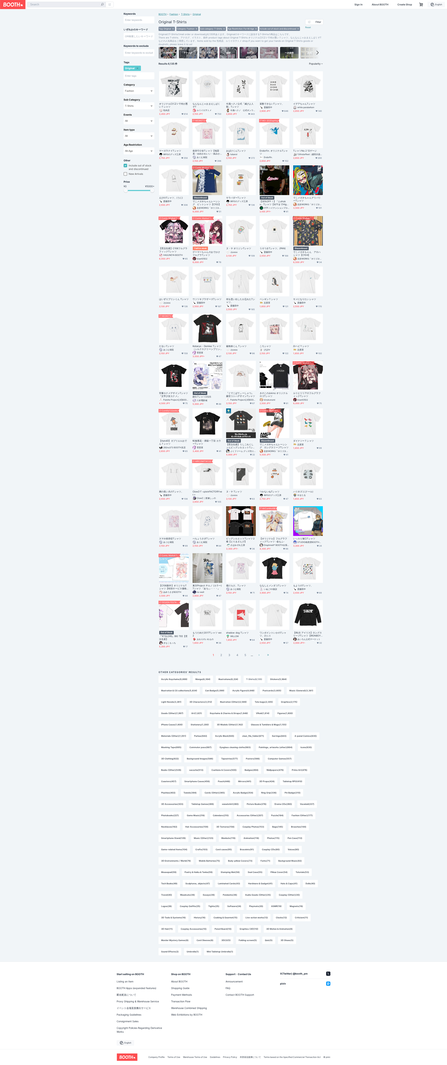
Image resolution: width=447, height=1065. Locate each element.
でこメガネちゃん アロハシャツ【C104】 (307, 253)
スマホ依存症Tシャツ (170, 538)
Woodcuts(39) (187, 895)
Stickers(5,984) (278, 679)
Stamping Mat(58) (230, 872)
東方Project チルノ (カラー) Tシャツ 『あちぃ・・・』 (207, 587)
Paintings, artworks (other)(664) (275, 747)
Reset (308, 27)
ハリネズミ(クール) (303, 491)
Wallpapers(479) (275, 770)
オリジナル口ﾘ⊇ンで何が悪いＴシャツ (173, 105)
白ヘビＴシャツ (301, 346)
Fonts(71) (265, 860)
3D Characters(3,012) (200, 702)
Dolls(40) (310, 883)
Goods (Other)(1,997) (172, 713)
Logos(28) (166, 906)
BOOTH (163, 14)
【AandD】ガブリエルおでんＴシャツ (173, 442)
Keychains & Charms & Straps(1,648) (229, 713)
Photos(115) (273, 838)
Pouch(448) (224, 781)
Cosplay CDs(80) (271, 849)
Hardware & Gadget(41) (260, 883)
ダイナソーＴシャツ (303, 440)
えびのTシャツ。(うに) (171, 197)
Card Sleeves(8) (205, 940)
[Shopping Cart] (421, 4)
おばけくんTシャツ (236, 150)
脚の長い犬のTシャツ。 (171, 491)
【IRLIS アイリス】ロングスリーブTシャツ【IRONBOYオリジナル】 (307, 634)
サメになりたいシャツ (304, 299)
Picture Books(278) (256, 804)
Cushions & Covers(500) (224, 770)
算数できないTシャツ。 (272, 103)
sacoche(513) (196, 770)
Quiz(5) (269, 940)
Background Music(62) (290, 860)
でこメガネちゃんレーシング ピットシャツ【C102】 (207, 203)
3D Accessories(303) (172, 804)
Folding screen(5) (248, 940)
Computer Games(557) (280, 758)
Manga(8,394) (202, 679)
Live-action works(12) (257, 917)
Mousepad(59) (169, 872)
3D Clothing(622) (170, 758)
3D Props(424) (267, 781)
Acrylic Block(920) (224, 736)
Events (128, 115)
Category (129, 84)
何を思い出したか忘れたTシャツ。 (240, 300)
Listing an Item (125, 981)
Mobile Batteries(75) (209, 860)
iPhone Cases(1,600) (172, 724)
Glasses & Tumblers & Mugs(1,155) (269, 724)
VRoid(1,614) (262, 713)
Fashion (174, 14)
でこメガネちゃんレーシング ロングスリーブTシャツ (274, 446)
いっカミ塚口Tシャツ (304, 538)
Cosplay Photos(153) (253, 826)
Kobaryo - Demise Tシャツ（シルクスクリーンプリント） (207, 348)
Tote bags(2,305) (264, 702)
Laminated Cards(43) (229, 883)
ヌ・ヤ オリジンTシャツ (238, 248)
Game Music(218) (196, 815)
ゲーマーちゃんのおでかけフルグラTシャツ (206, 253)
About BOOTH (380, 4)
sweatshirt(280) (230, 804)
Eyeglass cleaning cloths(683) (235, 747)
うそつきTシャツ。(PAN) (273, 248)
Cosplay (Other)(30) (289, 895)
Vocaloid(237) (307, 804)
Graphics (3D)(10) (249, 929)
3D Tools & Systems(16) (173, 917)
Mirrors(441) (244, 781)
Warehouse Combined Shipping (189, 1008)
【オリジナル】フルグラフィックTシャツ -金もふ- (273, 540)
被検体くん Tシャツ (236, 346)
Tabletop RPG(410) (292, 781)
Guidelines (215, 1057)
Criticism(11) (301, 917)
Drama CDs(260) (283, 804)
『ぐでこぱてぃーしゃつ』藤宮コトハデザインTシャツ (240, 394)
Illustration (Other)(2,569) (233, 702)
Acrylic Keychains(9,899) (174, 679)
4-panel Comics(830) (306, 736)
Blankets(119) (228, 838)
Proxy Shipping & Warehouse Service (138, 1001)
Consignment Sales (127, 1021)
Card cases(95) (224, 849)
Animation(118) (251, 838)
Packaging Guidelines (129, 1014)
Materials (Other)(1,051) (173, 736)
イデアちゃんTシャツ (304, 103)
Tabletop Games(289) (202, 804)
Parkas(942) (200, 736)
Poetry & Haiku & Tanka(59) (199, 872)
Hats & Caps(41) (289, 883)
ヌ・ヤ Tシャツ (234, 491)
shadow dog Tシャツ (237, 632)
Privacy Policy (230, 1057)
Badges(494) (251, 770)
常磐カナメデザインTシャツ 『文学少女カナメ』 (173, 394)
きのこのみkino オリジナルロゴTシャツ (274, 394)
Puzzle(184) (277, 815)
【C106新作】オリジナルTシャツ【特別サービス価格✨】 (172, 587)
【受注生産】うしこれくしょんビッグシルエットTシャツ (240, 446)
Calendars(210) (221, 815)
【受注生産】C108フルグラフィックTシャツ (173, 250)
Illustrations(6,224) (228, 679)
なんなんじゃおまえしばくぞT (206, 105)
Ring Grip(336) (269, 792)
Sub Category (132, 99)
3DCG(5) (226, 940)
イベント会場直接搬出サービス (134, 1008)
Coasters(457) (168, 781)
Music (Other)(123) (203, 838)
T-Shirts (185, 14)
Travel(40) (166, 895)
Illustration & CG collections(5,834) (179, 690)
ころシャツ (265, 346)
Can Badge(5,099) (214, 690)
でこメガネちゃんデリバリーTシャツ (307, 199)
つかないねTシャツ (269, 491)
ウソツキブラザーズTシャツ (207, 299)
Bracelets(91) (247, 849)
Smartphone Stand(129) (173, 838)
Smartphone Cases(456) (197, 781)
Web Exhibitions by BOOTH (186, 1014)
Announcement (234, 981)
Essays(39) (209, 895)
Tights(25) (213, 906)
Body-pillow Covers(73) (240, 860)
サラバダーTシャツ (236, 197)
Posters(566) (253, 758)
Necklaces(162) (169, 826)
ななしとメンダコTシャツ (273, 585)
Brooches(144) (298, 826)
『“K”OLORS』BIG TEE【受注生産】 (173, 638)
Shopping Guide (180, 988)
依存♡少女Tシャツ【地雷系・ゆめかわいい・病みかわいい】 (206, 152)
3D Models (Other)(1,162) (230, 724)
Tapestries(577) (229, 758)
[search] (102, 4)
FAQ (228, 988)
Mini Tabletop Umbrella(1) (220, 951)
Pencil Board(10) (223, 929)
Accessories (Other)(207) (250, 815)
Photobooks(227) (170, 815)
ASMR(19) (276, 906)
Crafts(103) (201, 849)
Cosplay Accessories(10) (194, 929)
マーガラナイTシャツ (170, 150)
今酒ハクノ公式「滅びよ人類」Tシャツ (240, 105)
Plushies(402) (168, 792)
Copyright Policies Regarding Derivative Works (139, 1029)
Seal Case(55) (255, 872)
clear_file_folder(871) (253, 736)
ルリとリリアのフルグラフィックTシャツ (307, 394)
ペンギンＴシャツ (269, 299)
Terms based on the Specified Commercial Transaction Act (292, 1057)
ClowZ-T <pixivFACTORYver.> (207, 493)
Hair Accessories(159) (196, 826)
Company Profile (156, 1057)
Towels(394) (190, 792)
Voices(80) (293, 849)
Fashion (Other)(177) (302, 815)
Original (197, 14)
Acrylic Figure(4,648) (243, 690)
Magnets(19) (296, 906)
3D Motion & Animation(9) (279, 929)
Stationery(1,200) (200, 724)
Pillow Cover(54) (279, 872)
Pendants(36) (230, 895)
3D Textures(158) (225, 826)
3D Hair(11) (167, 929)
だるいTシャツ (166, 346)
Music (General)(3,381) (301, 690)
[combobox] (66, 4)
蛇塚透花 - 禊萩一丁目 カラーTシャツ (207, 442)
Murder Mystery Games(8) (175, 940)
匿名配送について (126, 994)
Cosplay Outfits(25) (190, 906)
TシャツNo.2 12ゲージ (305, 150)
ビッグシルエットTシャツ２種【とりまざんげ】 (240, 540)
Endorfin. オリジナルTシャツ (274, 152)
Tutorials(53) (302, 872)
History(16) (200, 917)
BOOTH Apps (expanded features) (136, 988)
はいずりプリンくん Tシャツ (174, 299)
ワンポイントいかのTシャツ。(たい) (273, 634)
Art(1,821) (196, 713)
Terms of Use (173, 1057)
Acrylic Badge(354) (243, 792)
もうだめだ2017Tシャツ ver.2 (207, 634)
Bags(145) (277, 826)
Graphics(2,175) (289, 702)
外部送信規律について (250, 1057)
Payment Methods (181, 994)
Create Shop (404, 4)
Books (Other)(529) (171, 770)
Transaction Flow (180, 1001)
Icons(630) (306, 747)
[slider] (126, 190)
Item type (129, 130)
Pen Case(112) (295, 838)
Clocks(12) (281, 917)
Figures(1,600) (285, 713)
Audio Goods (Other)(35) (258, 895)
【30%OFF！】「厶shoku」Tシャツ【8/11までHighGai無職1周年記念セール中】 (274, 203)
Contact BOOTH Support (240, 994)
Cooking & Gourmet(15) (225, 917)
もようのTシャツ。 (303, 585)
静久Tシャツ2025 (202, 396)
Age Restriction (133, 145)
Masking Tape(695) (171, 747)
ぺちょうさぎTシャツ (204, 538)
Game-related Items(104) (174, 849)
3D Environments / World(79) (176, 860)
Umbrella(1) (193, 951)
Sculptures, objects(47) (197, 883)
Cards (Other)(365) (215, 792)
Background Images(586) (200, 758)
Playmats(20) (256, 906)
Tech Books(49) (169, 883)
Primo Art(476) (299, 770)
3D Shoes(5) (287, 940)
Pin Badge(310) (293, 792)
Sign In (358, 4)
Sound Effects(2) (170, 951)
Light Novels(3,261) (171, 702)
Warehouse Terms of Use (195, 1057)
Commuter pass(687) (200, 747)
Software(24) (234, 906)
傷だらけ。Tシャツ (236, 585)
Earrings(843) (279, 736)
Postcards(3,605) (272, 690)
